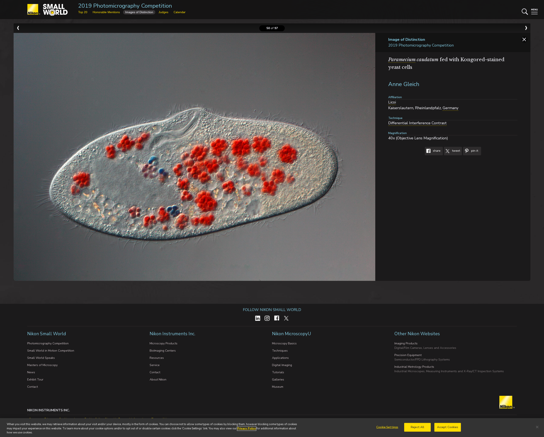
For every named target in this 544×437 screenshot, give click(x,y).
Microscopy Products (163, 343)
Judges (163, 12)
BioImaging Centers (163, 351)
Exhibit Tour (35, 380)
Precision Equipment (408, 355)
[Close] (537, 427)
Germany (450, 107)
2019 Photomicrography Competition (125, 6)
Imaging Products (406, 343)
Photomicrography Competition (48, 343)
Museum (277, 387)
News (31, 372)
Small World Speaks (41, 358)
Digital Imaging (282, 365)
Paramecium (401, 59)
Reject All (417, 427)
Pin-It (474, 151)
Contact (32, 387)
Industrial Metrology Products (414, 367)
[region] (272, 427)
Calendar (180, 12)
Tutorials (278, 372)
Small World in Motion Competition (50, 351)
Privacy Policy (246, 428)
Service (155, 365)
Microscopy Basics (284, 343)
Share (436, 151)
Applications (280, 358)
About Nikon (158, 380)
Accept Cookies (447, 427)
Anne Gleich (403, 84)
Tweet (455, 151)
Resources (157, 358)
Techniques (280, 351)
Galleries (278, 380)
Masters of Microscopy (42, 365)
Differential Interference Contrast (417, 123)
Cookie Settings (387, 427)
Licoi (392, 102)
